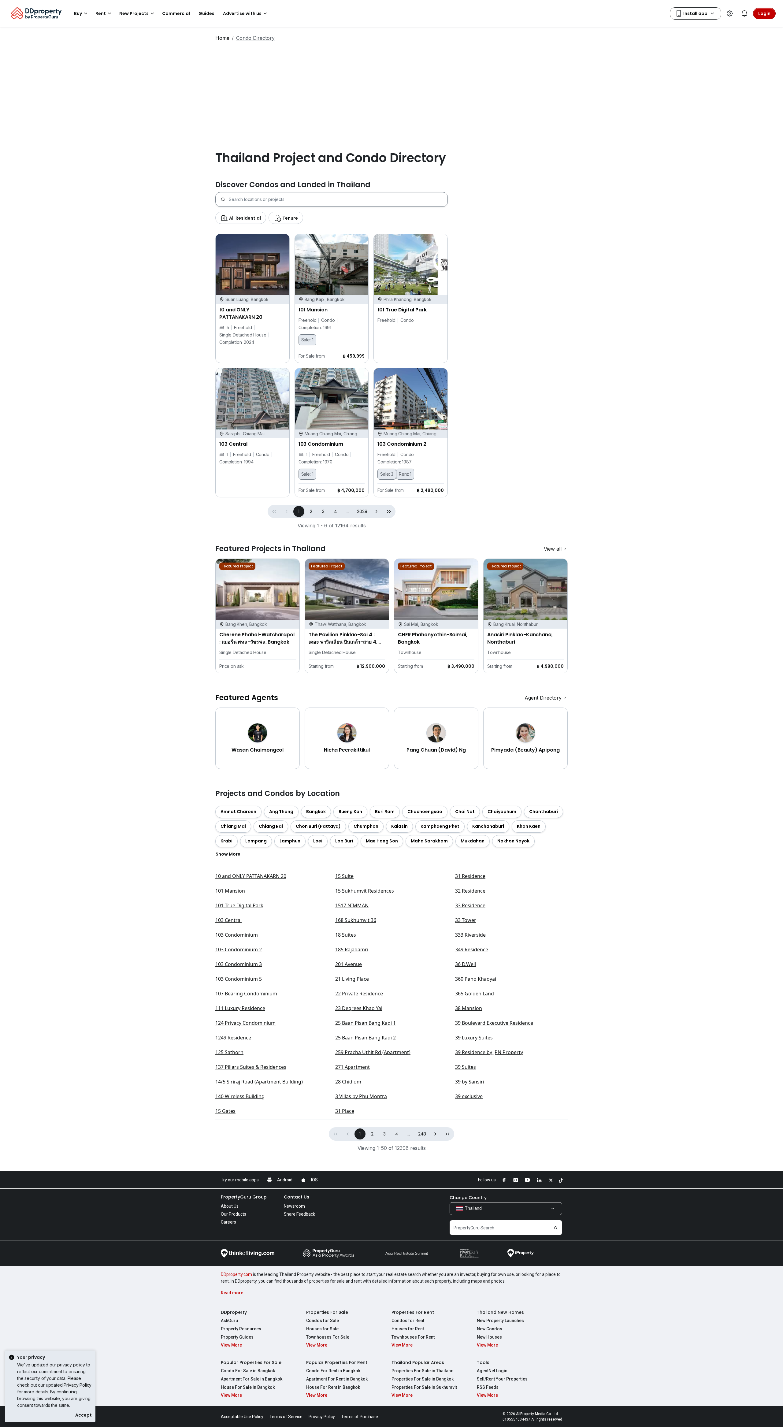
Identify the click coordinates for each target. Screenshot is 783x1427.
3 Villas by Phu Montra (361, 1096)
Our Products (233, 1214)
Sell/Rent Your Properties (502, 1379)
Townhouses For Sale (327, 1337)
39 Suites (465, 1067)
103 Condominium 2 (238, 949)
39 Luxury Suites (474, 1037)
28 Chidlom (348, 1081)
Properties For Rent (413, 1312)
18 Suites (345, 934)
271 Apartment (352, 1067)
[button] (376, 511)
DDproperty (234, 1312)
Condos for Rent (408, 1320)
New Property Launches (500, 1320)
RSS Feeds (488, 1387)
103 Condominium (236, 934)
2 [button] (311, 511)
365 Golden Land (474, 993)
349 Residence (471, 949)
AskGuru (229, 1320)
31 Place (344, 1111)
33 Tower (465, 920)
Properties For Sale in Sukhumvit (424, 1387)
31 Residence (470, 876)
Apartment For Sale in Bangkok (251, 1379)
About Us (230, 1206)
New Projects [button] (134, 13)
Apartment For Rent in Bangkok (337, 1379)
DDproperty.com (236, 1274)
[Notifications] (744, 13)
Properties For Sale (327, 1312)
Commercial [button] (176, 13)
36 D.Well (465, 964)
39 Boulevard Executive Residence (494, 1023)
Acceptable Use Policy (242, 1416)
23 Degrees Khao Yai (358, 1008)
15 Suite (344, 876)
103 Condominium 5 (238, 978)
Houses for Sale (322, 1328)
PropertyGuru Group (244, 1197)
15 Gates (225, 1111)
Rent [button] (100, 13)
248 (422, 1134)
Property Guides (237, 1337)
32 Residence (470, 890)
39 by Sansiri (469, 1081)
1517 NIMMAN (352, 905)
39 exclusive (469, 1096)
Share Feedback (299, 1214)
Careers (228, 1222)
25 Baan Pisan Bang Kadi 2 (365, 1037)
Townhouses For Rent (413, 1337)
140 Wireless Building (240, 1096)
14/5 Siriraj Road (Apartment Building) (259, 1081)
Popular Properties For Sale (251, 1362)
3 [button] (323, 511)
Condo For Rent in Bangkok (333, 1370)
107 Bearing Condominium (246, 993)
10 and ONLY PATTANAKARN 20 (250, 876)
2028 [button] (362, 511)
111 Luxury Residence (240, 1008)
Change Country (468, 1198)
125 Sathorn (229, 1052)
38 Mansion (468, 1008)
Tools (483, 1362)
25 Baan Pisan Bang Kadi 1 (365, 1023)
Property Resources (241, 1328)
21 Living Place (352, 978)
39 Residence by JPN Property (489, 1052)
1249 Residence (233, 1037)
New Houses (489, 1337)
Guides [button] (206, 13)
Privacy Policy (77, 1385)
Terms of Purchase (359, 1416)
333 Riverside (470, 934)
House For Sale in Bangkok (248, 1387)
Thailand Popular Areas (418, 1362)
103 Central (228, 920)
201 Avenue (348, 964)
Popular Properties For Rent (336, 1362)
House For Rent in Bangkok (333, 1387)
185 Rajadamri (351, 949)
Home (222, 38)
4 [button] (335, 511)
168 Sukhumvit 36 (355, 920)
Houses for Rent (408, 1328)
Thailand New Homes (500, 1312)
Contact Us (296, 1197)
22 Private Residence (359, 993)
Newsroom (294, 1206)
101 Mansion (230, 890)
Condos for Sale (322, 1320)
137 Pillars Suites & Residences (250, 1067)
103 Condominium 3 (238, 964)
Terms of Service (285, 1416)
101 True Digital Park (239, 905)
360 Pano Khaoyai (475, 978)
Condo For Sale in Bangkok (248, 1370)
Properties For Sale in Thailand (423, 1370)
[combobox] (338, 199)
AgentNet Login (492, 1370)
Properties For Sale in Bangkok (423, 1379)
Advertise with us (242, 13)
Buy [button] (78, 13)
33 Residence (470, 905)
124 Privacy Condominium (245, 1023)
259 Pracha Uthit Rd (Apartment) (372, 1052)
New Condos (489, 1328)
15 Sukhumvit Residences (364, 890)
